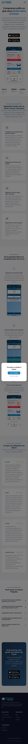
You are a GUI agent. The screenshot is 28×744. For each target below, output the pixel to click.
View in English (14, 373)
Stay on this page (14, 376)
